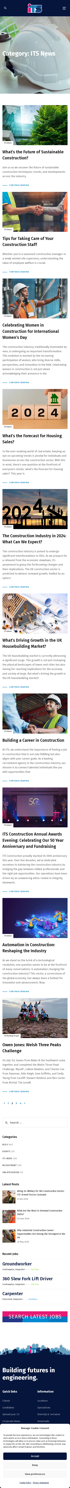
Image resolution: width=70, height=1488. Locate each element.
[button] (5, 8)
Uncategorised (11, 1172)
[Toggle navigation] (55, 8)
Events (6, 1151)
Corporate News (11, 1421)
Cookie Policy (25, 1483)
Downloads (43, 1421)
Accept (35, 1456)
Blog (5, 1144)
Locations (42, 1400)
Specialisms (43, 1407)
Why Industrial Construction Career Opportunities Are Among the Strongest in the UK (41, 1234)
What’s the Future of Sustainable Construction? (35, 146)
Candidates (8, 1407)
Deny (35, 1465)
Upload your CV (10, 1414)
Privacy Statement (41, 1483)
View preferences (35, 1474)
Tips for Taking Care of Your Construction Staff (35, 233)
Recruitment (9, 1165)
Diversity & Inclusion (48, 1414)
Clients (6, 1400)
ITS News (7, 1158)
